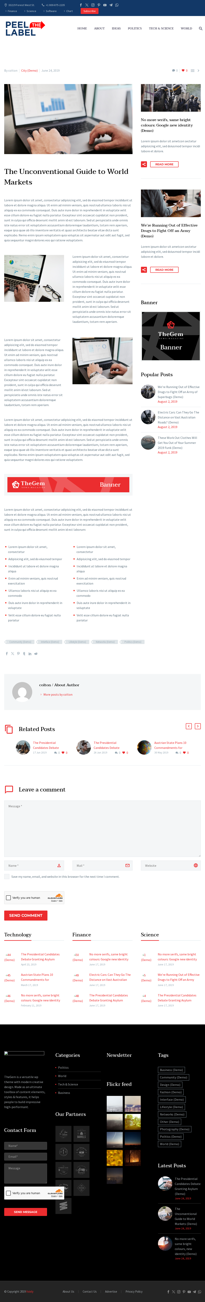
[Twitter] (87, 5)
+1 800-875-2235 (55, 5)
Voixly (29, 1291)
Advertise (111, 1291)
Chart (69, 11)
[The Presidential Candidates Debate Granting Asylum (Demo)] (24, 747)
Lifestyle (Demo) (77, 642)
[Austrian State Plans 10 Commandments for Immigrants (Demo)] (145, 747)
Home (82, 28)
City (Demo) (29, 70)
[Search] (200, 28)
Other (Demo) (169, 1122)
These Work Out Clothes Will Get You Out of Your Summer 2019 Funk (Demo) (177, 443)
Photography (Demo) (174, 1129)
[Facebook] (81, 5)
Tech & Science (161, 28)
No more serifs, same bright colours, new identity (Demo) (186, 1246)
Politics (135, 28)
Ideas (116, 28)
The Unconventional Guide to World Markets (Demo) (186, 1216)
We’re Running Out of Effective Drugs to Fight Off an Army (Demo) (179, 980)
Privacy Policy (134, 1291)
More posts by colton (57, 694)
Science (31, 11)
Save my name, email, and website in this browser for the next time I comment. (65, 877)
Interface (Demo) (50, 642)
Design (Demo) (170, 1085)
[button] (144, 164)
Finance (12, 11)
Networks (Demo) (105, 642)
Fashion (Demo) (171, 1092)
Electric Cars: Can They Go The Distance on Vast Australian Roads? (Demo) (178, 417)
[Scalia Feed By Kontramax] (115, 1104)
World (186, 28)
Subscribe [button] (89, 11)
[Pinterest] (99, 5)
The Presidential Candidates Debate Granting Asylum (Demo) (50, 748)
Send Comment (25, 915)
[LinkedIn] (30, 653)
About (99, 28)
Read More (164, 164)
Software (51, 11)
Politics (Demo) (133, 642)
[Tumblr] (24, 653)
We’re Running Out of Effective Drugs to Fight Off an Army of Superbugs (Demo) (179, 392)
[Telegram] (111, 5)
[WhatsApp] (117, 5)
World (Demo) (169, 1144)
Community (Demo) (20, 642)
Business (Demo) (171, 1070)
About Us (68, 1291)
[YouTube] (105, 5)
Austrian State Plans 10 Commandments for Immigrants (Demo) (170, 748)
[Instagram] (93, 5)
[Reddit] (35, 653)
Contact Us (90, 1291)
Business (64, 1093)
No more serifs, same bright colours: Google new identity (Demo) (40, 1000)
